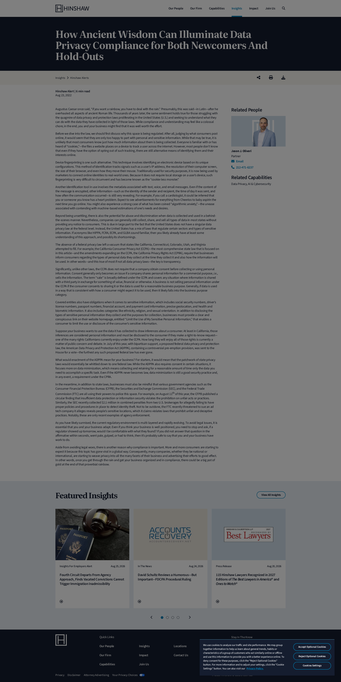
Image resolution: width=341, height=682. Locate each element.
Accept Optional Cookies (312, 647)
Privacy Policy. (255, 668)
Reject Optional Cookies (312, 656)
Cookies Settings (312, 665)
